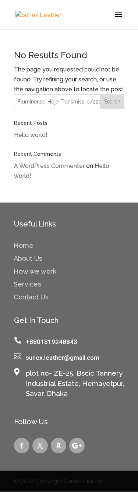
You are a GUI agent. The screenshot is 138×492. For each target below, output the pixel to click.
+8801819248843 (51, 341)
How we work (35, 272)
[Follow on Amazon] (58, 445)
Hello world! (30, 134)
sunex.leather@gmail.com (62, 357)
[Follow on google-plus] (77, 445)
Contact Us (31, 298)
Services (27, 285)
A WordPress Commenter (49, 165)
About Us (28, 259)
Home (23, 246)
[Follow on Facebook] (21, 445)
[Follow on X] (40, 445)
